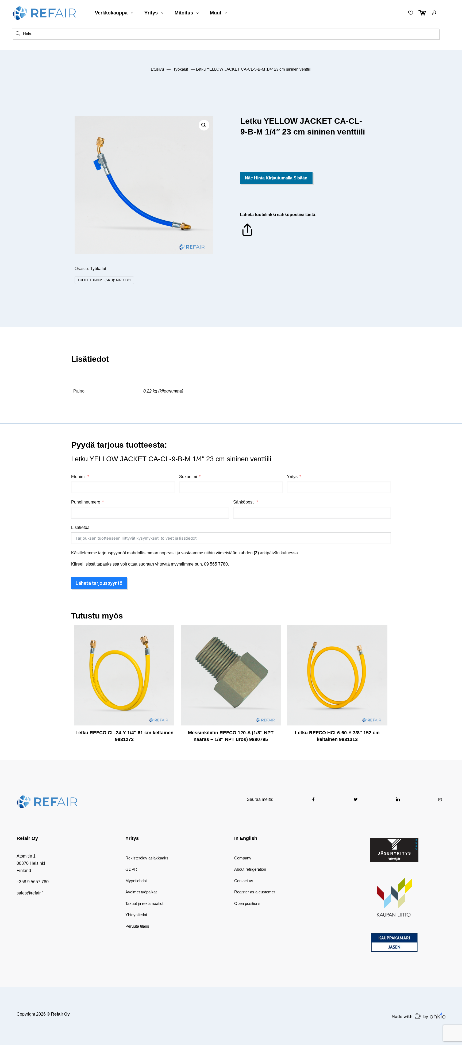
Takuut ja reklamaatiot (144, 903)
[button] (204, 125)
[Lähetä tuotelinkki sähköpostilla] (247, 235)
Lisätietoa (80, 527)
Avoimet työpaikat (141, 892)
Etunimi (78, 476)
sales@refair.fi (30, 893)
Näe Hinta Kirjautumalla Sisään (276, 178)
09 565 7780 (216, 564)
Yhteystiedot (136, 914)
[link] (394, 850)
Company (242, 858)
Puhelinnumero (85, 502)
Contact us (243, 880)
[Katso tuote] (167, 644)
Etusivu (157, 69)
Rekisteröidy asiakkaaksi (147, 858)
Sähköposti (244, 502)
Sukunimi (188, 476)
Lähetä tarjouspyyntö (99, 583)
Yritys (292, 476)
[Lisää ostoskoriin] (167, 632)
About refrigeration (250, 869)
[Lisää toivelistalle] (167, 655)
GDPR (131, 869)
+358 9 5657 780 (33, 881)
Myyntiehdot (136, 880)
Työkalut (180, 69)
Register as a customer (254, 892)
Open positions (247, 903)
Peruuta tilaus (137, 926)
